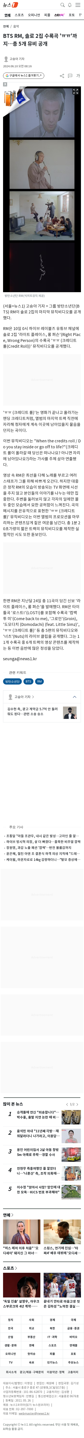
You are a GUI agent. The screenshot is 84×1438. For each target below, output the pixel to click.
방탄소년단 (12, 681)
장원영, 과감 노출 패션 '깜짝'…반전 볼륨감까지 (38, 848)
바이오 (73, 1337)
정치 (10, 1320)
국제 (73, 1320)
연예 (6, 26)
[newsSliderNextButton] (77, 1104)
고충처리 (73, 1372)
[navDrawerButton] (78, 4)
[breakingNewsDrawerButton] (70, 4)
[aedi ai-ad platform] (23, 88)
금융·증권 (73, 1328)
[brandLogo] (10, 4)
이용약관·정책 (55, 1372)
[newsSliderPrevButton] (67, 1104)
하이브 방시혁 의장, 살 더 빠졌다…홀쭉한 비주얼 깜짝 (43, 842)
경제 (52, 1320)
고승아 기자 (17, 59)
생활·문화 (10, 1345)
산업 (10, 1337)
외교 (31, 1328)
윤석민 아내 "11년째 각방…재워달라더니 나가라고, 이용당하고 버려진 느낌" (38, 1136)
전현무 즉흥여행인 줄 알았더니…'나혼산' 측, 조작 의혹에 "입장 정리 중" (36, 1173)
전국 (10, 1328)
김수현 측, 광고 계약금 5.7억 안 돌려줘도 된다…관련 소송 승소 (32, 711)
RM (39, 681)
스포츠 (8, 1268)
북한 (52, 1328)
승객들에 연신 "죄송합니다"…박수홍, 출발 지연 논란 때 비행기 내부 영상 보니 (38, 1117)
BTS (28, 681)
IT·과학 (52, 1337)
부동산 (31, 1337)
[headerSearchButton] (63, 4)
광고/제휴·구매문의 (32, 1372)
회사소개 (11, 1372)
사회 (31, 1320)
